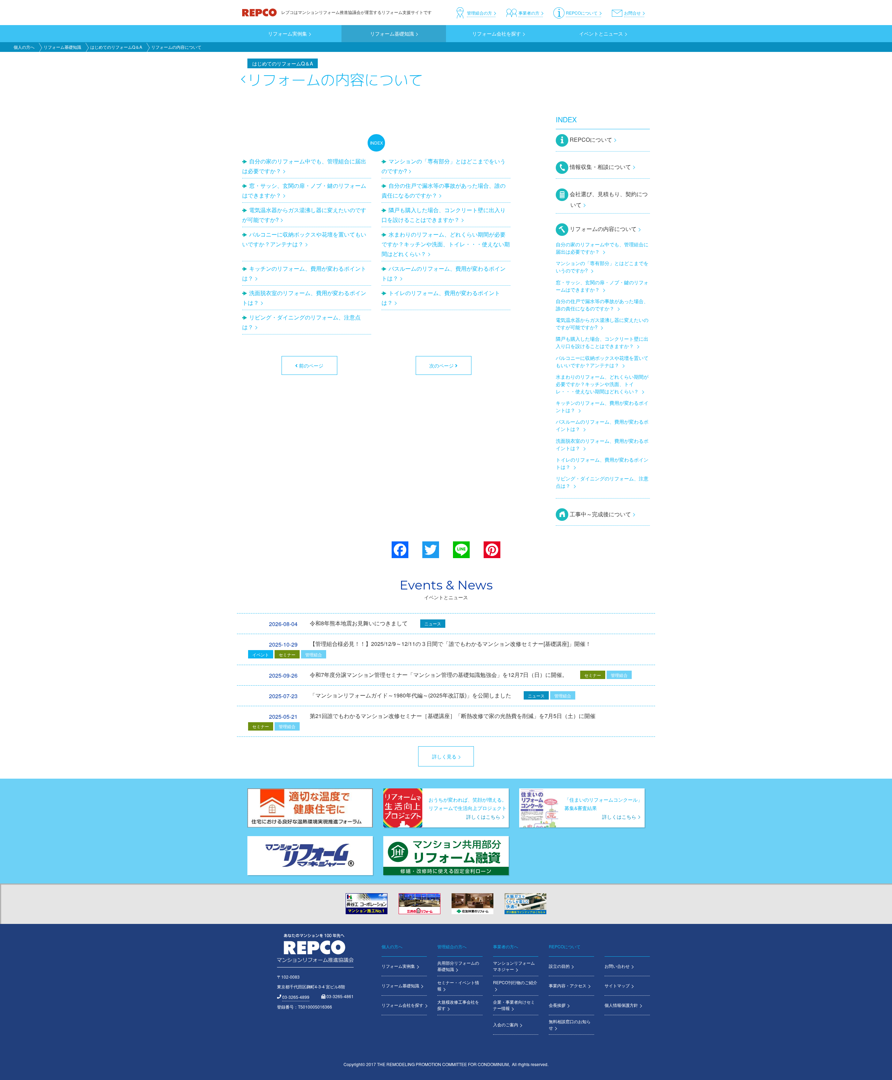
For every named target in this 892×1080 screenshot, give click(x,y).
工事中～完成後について (600, 514)
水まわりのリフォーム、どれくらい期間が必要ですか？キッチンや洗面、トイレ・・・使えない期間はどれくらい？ (446, 244)
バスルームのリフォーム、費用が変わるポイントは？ (444, 273)
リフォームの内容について (603, 229)
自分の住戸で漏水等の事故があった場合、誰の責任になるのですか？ (444, 190)
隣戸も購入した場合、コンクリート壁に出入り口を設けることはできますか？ (444, 215)
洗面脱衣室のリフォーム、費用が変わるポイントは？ (304, 298)
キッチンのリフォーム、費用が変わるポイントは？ (304, 273)
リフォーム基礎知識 (62, 47)
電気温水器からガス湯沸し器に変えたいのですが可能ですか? (304, 215)
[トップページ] (260, 12)
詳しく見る (444, 756)
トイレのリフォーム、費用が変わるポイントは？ (441, 298)
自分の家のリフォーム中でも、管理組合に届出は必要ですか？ (304, 166)
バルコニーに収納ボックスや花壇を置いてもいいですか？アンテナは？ (304, 239)
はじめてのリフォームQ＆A (116, 47)
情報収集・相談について (600, 167)
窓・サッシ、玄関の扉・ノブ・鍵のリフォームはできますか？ (304, 190)
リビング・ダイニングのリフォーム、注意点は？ (301, 322)
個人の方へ (24, 47)
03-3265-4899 (295, 997)
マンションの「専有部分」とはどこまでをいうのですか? (444, 166)
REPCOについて (591, 140)
